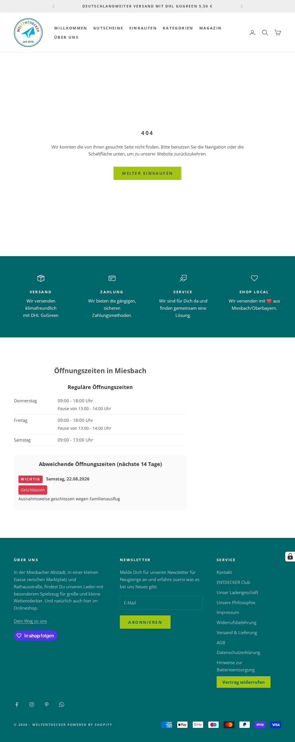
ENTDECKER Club (233, 582)
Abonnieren (145, 622)
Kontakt (224, 572)
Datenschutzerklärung (238, 652)
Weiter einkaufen (147, 173)
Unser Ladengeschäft (237, 592)
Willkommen (71, 28)
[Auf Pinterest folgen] (47, 704)
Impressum (228, 612)
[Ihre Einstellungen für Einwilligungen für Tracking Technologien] (290, 556)
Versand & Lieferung (237, 632)
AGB (221, 642)
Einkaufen (143, 28)
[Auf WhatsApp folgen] (62, 704)
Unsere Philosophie (236, 602)
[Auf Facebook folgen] (17, 704)
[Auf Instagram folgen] (32, 704)
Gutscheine (108, 28)
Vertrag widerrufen (243, 682)
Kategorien (178, 28)
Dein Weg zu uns (30, 621)
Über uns (66, 37)
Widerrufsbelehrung (236, 622)
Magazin (210, 28)
